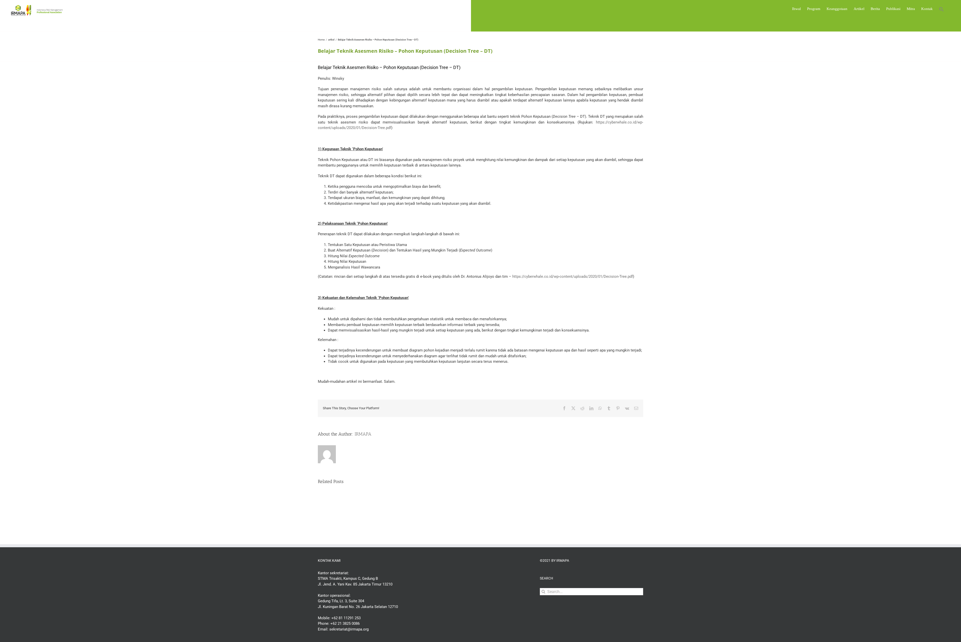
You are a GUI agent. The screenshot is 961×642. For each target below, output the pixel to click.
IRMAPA (363, 434)
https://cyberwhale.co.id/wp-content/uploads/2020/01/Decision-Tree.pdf (572, 276)
